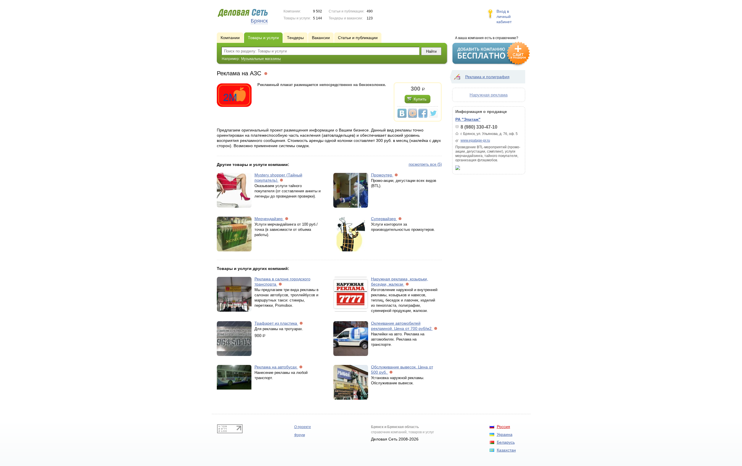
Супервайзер (384, 218)
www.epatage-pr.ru (475, 140)
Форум (299, 435)
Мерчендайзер (269, 218)
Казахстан (506, 450)
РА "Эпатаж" (468, 119)
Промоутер (382, 175)
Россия (503, 426)
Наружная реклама (489, 94)
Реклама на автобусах (276, 367)
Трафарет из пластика (276, 323)
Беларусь (506, 442)
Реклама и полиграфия (487, 76)
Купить (420, 99)
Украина (504, 434)
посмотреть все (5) (425, 164)
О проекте (302, 427)
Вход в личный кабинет (504, 16)
